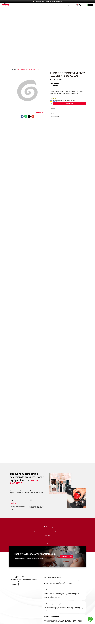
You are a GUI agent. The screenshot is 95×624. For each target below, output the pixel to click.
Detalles (53, 108)
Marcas (43, 5)
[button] (22, 116)
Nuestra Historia (22, 5)
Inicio (10, 69)
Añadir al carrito (69, 103)
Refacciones (37, 5)
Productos (29, 5)
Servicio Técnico (57, 5)
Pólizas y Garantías (55, 116)
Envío (52, 113)
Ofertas (64, 5)
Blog (68, 5)
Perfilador (50, 5)
